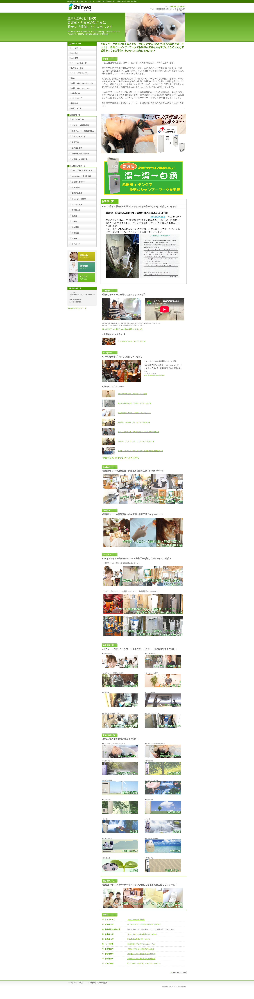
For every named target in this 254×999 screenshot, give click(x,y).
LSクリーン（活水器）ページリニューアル (143, 964)
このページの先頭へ (178, 972)
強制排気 (75, 227)
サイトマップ (76, 98)
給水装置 (75, 233)
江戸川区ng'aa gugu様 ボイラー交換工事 (131, 341)
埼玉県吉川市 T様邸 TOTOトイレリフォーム (134, 413)
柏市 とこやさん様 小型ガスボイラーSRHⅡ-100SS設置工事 (138, 432)
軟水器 (74, 216)
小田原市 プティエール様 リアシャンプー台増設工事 (136, 441)
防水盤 (74, 239)
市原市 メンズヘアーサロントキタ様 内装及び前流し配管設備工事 (140, 451)
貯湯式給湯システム (82, 170)
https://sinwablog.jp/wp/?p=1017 (154, 375)
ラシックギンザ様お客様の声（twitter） (142, 934)
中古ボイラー (77, 244)
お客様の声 (75, 93)
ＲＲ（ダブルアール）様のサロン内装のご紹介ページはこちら (122, 329)
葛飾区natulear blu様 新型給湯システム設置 (132, 394)
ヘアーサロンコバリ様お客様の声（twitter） (144, 924)
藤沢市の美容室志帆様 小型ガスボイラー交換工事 (134, 403)
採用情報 (82, 267)
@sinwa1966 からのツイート (76, 308)
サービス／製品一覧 (82, 256)
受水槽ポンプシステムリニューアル (141, 944)
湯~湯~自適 (82, 176)
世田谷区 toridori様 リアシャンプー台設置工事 (134, 422)
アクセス (82, 277)
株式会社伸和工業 (93, 8)
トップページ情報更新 (136, 920)
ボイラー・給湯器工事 (81, 125)
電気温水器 (76, 210)
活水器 (74, 221)
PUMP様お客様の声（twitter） (139, 939)
